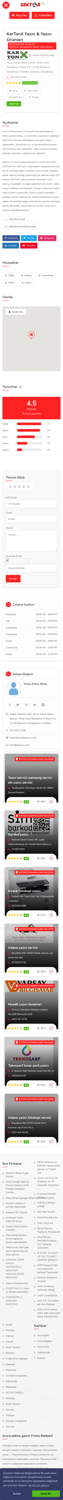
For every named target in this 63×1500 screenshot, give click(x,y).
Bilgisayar (11, 1387)
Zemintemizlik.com (47, 1217)
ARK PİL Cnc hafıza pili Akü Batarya (48, 1302)
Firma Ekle (45, 15)
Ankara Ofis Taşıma (16, 1212)
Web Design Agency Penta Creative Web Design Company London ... (17, 1187)
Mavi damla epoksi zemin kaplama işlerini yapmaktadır (16, 1238)
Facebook (12, 238)
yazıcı (27, 282)
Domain (10, 1409)
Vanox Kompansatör (17, 1283)
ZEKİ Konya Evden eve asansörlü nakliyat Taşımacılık (47, 1268)
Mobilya (10, 1330)
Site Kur (10, 1426)
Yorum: (9, 528)
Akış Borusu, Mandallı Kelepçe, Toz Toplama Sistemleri (47, 1242)
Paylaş (35, 97)
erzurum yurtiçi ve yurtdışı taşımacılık (16, 1205)
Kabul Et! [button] (46, 1493)
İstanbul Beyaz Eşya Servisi (17, 1174)
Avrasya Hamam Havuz (46, 1195)
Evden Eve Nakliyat (17, 1358)
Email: (9, 512)
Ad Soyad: (11, 497)
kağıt (11, 275)
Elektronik (11, 1381)
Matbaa (10, 1415)
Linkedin (12, 245)
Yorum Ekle (32, 90)
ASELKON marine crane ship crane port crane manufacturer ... (48, 1313)
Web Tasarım (13, 1347)
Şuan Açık (14, 103)
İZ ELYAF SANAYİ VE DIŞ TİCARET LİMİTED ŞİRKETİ (47, 1256)
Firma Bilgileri (44, 1341)
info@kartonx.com (20, 745)
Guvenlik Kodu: (14, 556)
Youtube (30, 245)
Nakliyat (10, 1364)
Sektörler (17, 97)
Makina (10, 1336)
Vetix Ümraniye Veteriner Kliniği (46, 1288)
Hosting (10, 1398)
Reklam (10, 1353)
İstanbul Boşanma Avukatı (47, 1279)
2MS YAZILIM (45, 1223)
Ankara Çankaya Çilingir (46, 1204)
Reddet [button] (17, 1493)
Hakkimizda (43, 1352)
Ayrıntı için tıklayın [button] (38, 1485)
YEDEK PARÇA (15, 1392)
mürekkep (47, 275)
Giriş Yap (21, 15)
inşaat (9, 1324)
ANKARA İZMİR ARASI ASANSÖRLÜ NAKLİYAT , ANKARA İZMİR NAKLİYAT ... (15, 1268)
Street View (17, 312)
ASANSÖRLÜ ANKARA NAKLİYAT (14, 1300)
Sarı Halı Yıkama (46, 1212)
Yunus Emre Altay (35, 684)
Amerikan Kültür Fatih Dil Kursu (15, 1219)
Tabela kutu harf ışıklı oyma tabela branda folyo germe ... (17, 1251)
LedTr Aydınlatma (47, 1295)
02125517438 (16, 219)
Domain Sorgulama (16, 1375)
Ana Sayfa (43, 1335)
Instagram (48, 238)
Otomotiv (11, 1370)
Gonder (13, 578)
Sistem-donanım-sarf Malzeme (30, 47)
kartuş (28, 275)
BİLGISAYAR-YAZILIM (22, 44)
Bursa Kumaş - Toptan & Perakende (48, 1230)
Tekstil (9, 1341)
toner (11, 282)
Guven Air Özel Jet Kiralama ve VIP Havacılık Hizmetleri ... (48, 1183)
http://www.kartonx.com (22, 226)
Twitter (30, 238)
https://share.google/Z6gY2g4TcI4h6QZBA (30, 1198)
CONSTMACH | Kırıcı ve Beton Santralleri (17, 1290)
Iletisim (41, 1358)
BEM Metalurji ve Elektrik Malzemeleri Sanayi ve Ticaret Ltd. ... (48, 1167)
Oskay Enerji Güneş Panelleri (16, 1228)
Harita (14, 90)
